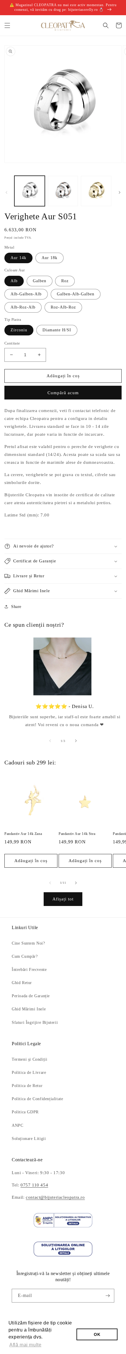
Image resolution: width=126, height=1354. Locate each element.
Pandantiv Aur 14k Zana (23, 834)
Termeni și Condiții (29, 1059)
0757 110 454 (34, 1185)
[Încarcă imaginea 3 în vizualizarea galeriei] (96, 191)
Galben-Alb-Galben (75, 294)
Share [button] (16, 606)
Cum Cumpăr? (25, 956)
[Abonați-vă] (107, 1296)
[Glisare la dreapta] (119, 192)
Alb (14, 281)
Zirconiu (19, 330)
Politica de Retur (27, 1085)
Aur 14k (18, 258)
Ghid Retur (22, 983)
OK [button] (97, 1334)
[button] (7, 25)
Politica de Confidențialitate (37, 1099)
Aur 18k (49, 258)
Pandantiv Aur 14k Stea (77, 834)
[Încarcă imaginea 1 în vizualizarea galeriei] (29, 191)
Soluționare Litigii (29, 1138)
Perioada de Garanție (31, 996)
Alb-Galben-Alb (26, 294)
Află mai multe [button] (25, 1344)
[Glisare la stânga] (6, 192)
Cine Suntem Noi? (28, 943)
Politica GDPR (25, 1112)
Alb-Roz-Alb (23, 307)
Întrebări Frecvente (29, 969)
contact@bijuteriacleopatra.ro (55, 1197)
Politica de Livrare (29, 1072)
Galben (39, 281)
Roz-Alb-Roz (63, 307)
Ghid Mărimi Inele (29, 1009)
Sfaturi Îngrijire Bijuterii (35, 1022)
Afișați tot (63, 899)
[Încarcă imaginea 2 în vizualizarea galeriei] (63, 191)
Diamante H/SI (56, 330)
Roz (65, 281)
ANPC (17, 1125)
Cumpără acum (63, 392)
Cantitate (12, 343)
